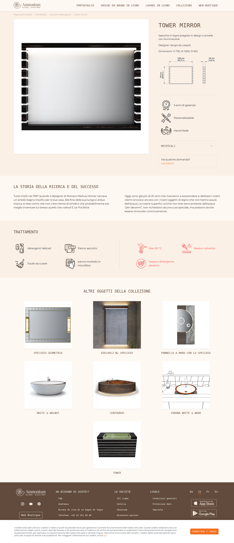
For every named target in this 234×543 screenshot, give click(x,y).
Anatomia (63, 504)
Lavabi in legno (158, 5)
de (191, 491)
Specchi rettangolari (60, 14)
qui (105, 535)
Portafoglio (85, 5)
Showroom (122, 510)
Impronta (158, 510)
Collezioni (184, 5)
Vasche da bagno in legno (120, 5)
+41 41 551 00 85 (81, 515)
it (199, 491)
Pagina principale (23, 14)
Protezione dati (162, 504)
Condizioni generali (165, 498)
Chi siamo (122, 498)
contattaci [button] (167, 163)
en (216, 491)
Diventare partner (128, 515)
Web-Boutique (208, 5)
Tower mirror (80, 14)
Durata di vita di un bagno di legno (80, 510)
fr (208, 491)
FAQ (60, 498)
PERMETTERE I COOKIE (204, 531)
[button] (81, 86)
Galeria (121, 504)
